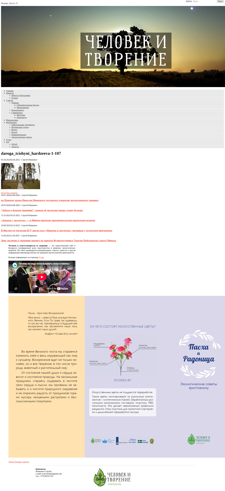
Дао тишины (9, 193)
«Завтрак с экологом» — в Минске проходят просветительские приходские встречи (48, 220)
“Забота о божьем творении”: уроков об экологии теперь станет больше (42, 210)
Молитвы (21, 115)
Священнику (17, 113)
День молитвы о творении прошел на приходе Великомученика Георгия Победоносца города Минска (58, 240)
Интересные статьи (20, 127)
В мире (14, 98)
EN (7, 142)
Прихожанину (17, 110)
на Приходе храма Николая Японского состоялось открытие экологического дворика (49, 200)
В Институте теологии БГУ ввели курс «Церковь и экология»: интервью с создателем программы (56, 230)
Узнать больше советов (18, 462)
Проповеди (22, 117)
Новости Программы (20, 95)
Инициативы (12, 120)
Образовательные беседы (28, 105)
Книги (14, 132)
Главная (9, 91)
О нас (8, 140)
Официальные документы (23, 125)
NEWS (14, 144)
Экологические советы (21, 137)
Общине (15, 103)
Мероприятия (23, 107)
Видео (14, 130)
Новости (10, 93)
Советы (9, 100)
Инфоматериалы (18, 135)
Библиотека (11, 122)
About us (15, 147)
